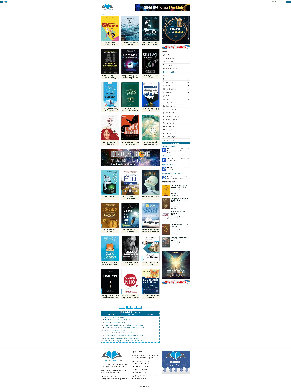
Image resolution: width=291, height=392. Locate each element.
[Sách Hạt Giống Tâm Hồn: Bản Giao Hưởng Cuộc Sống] (151, 215)
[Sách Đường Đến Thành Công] (130, 182)
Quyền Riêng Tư (171, 137)
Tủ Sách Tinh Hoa (171, 68)
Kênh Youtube (170, 126)
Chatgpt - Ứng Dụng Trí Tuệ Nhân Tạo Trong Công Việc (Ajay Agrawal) (130, 77)
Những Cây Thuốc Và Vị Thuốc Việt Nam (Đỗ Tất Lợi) (120, 333)
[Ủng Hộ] (176, 48)
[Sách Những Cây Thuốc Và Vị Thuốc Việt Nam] (130, 94)
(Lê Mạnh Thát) (180, 199)
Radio (167, 79)
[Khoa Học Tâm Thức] (162, 10)
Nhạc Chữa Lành (171, 109)
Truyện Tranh (170, 82)
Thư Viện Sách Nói (171, 119)
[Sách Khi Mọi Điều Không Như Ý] (130, 28)
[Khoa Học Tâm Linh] (176, 43)
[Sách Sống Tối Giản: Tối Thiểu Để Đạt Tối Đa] (110, 248)
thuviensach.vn (112, 376)
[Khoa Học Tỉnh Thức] (130, 166)
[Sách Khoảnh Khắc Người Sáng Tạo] (130, 215)
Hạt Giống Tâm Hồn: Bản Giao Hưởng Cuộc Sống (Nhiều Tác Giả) (150, 231)
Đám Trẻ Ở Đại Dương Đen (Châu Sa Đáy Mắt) (118, 320)
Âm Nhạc (168, 92)
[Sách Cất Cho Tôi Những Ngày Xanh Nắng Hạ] (151, 127)
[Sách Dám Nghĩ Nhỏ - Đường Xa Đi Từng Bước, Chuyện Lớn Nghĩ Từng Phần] (130, 281)
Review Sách (170, 62)
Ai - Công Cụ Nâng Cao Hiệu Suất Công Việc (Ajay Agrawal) (110, 77)
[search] (287, 2)
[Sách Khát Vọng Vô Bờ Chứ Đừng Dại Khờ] (110, 94)
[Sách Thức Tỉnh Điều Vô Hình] (151, 182)
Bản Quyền (169, 130)
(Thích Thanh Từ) (179, 186)
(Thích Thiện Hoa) (179, 225)
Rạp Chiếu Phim (171, 89)
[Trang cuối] (140, 307)
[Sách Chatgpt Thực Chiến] (151, 61)
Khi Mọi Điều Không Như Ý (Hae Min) (115, 317)
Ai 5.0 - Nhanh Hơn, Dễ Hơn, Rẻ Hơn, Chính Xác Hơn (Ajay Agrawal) (150, 44)
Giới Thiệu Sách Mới (115, 14)
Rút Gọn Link (170, 123)
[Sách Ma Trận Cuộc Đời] (130, 248)
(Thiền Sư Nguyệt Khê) (180, 212)
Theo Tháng (149, 314)
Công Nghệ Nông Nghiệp (173, 116)
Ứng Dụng (169, 133)
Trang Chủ (103, 14)
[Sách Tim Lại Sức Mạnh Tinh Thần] (151, 281)
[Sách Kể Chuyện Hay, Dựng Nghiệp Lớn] (130, 127)
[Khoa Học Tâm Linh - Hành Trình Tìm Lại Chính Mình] (176, 278)
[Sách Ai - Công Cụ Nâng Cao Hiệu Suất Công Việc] (110, 61)
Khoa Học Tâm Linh (172, 106)
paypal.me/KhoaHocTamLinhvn (146, 376)
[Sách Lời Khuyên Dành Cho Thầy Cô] (151, 248)
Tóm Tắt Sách (170, 65)
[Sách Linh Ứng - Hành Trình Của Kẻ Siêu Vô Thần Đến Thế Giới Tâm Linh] (110, 281)
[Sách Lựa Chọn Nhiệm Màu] (110, 215)
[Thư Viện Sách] (6, 2)
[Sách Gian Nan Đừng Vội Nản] (151, 94)
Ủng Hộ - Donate (171, 140)
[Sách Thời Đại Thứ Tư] (110, 182)
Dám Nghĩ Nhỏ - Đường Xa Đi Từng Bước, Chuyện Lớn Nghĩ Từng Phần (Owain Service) (130, 297)
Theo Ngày (111, 314)
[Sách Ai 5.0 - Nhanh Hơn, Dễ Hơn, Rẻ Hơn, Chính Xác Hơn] (151, 28)
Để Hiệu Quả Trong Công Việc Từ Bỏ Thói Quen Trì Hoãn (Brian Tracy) (124, 341)
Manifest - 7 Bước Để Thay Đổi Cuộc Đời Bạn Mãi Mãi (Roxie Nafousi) (124, 327)
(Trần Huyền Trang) (180, 238)
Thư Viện (168, 96)
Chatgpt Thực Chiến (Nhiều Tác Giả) (115, 330)
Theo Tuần (130, 314)
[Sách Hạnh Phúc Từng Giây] (110, 127)
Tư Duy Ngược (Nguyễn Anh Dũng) (115, 322)
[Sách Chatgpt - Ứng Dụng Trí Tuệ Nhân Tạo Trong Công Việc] (130, 61)
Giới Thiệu (169, 55)
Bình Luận (169, 102)
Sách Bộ (168, 75)
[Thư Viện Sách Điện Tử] (176, 373)
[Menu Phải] (289, 2)
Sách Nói (168, 85)
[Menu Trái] (1, 2)
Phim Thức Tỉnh (171, 113)
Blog (167, 99)
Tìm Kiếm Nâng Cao (172, 58)
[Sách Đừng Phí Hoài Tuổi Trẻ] (110, 28)
